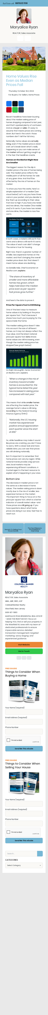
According (10, 411)
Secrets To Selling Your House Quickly (13, 530)
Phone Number (12, 727)
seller (24, 128)
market (13, 152)
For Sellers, (23, 94)
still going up (26, 505)
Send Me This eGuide (24, 748)
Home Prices (33, 94)
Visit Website (24, 645)
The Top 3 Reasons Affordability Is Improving (35, 529)
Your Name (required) (14, 707)
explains (21, 270)
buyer (17, 128)
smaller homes (32, 402)
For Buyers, (13, 94)
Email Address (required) (16, 717)
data (28, 336)
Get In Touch (24, 651)
